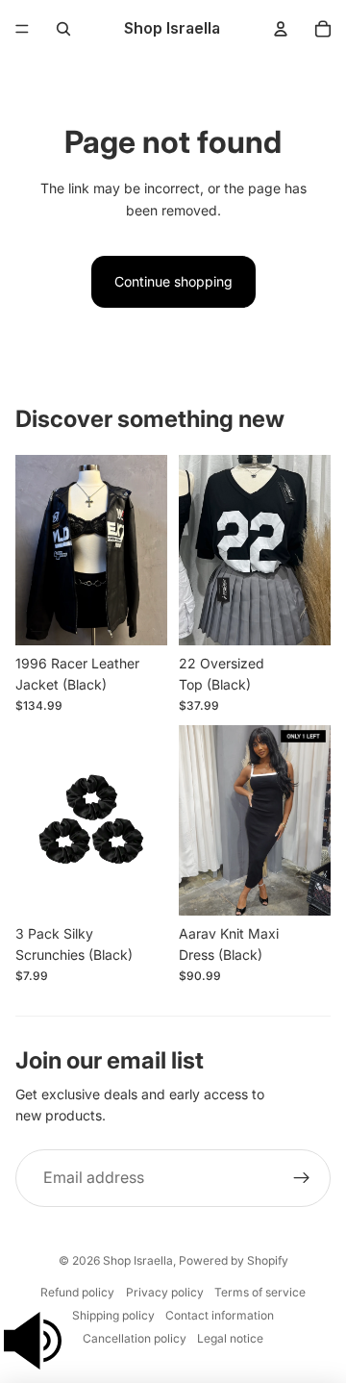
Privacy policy (165, 1292)
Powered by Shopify (233, 1260)
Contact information (219, 1315)
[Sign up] (302, 1178)
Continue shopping (173, 281)
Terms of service (260, 1292)
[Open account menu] (281, 29)
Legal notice (230, 1338)
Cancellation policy (134, 1338)
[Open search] (63, 29)
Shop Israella (138, 1260)
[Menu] (22, 29)
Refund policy (77, 1292)
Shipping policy (113, 1315)
